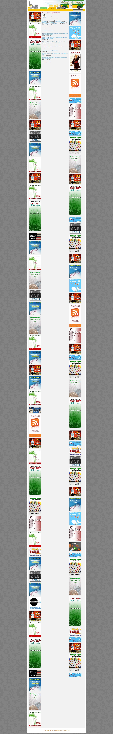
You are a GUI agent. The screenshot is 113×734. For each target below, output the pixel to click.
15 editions (44, 21)
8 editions (55, 23)
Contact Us (66, 730)
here (59, 20)
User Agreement (60, 730)
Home (45, 730)
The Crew (54, 730)
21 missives (62, 22)
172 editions (58, 21)
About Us (49, 730)
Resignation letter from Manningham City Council (50, 50)
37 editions (51, 22)
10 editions (47, 23)
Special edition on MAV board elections (48, 30)
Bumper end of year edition (46, 61)
